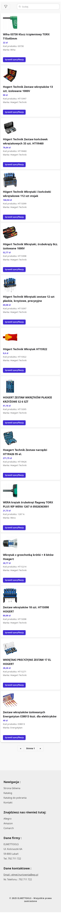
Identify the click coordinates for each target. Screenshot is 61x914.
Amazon (8, 823)
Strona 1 (30, 748)
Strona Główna (12, 788)
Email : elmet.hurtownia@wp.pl (21, 874)
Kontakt (8, 802)
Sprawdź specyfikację (14, 59)
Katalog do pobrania (15, 797)
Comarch (9, 828)
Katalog (8, 793)
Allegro (8, 818)
